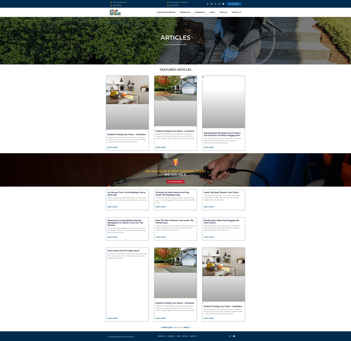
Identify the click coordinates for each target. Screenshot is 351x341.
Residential (185, 12)
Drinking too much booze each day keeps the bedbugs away (172, 193)
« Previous (166, 327)
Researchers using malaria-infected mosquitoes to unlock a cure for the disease (125, 222)
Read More (112, 147)
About (212, 12)
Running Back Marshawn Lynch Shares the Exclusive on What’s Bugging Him (222, 134)
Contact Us (236, 12)
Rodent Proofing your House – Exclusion (175, 131)
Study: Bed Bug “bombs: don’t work (221, 192)
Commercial (200, 12)
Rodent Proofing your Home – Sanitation (126, 134)
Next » (187, 327)
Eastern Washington (166, 12)
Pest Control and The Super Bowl (123, 250)
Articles (223, 12)
